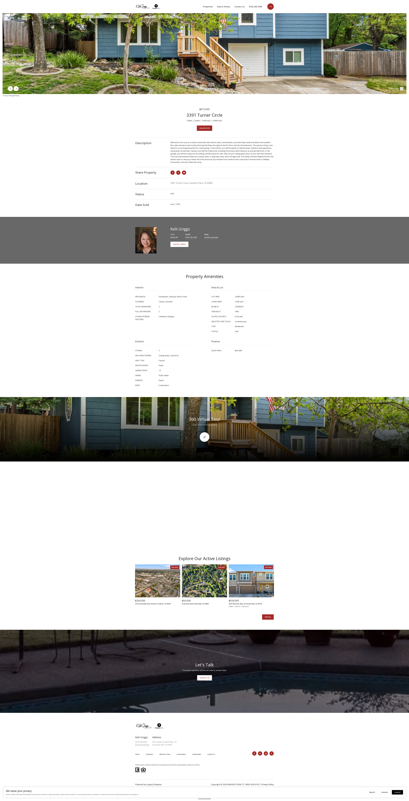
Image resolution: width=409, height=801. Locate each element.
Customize (384, 792)
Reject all (372, 792)
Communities (181, 754)
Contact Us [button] (204, 678)
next (16, 88)
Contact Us (239, 6)
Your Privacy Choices (204, 799)
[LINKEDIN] (260, 753)
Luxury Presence (154, 784)
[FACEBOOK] (254, 753)
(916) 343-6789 (255, 6)
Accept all (397, 792)
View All (268, 617)
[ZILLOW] (266, 753)
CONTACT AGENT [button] (179, 244)
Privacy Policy (267, 784)
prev (10, 88)
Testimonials (196, 754)
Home (137, 754)
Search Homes (223, 6)
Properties (208, 6)
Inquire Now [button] (204, 128)
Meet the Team (164, 754)
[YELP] (271, 753)
